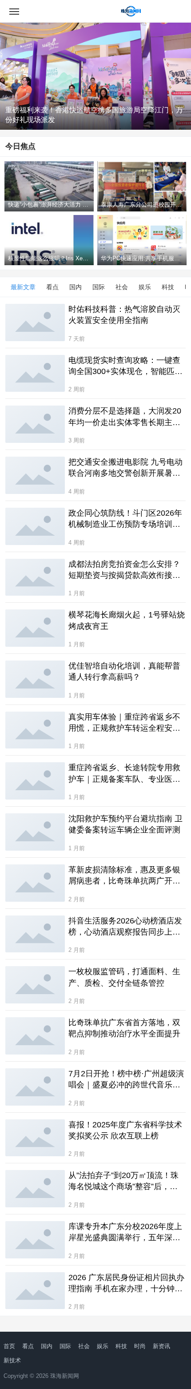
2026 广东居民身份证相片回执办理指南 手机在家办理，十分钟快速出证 (126, 1283)
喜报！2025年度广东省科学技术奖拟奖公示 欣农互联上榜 (125, 1130)
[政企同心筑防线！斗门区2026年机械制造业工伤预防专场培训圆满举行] (35, 526)
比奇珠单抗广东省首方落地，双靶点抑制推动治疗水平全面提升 (124, 1028)
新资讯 (161, 1346)
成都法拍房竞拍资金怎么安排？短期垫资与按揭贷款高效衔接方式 (124, 570)
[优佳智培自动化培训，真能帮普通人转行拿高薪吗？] (35, 679)
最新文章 (23, 287)
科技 (168, 287)
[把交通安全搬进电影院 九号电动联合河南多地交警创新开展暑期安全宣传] (35, 475)
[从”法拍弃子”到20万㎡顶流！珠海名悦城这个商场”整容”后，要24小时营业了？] (35, 1188)
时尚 (140, 1346)
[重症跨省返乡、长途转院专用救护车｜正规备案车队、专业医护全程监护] (35, 781)
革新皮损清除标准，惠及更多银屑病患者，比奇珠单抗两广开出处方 (124, 876)
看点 (52, 287)
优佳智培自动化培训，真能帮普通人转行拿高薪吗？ (124, 671)
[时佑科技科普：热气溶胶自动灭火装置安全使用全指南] (35, 322)
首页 (9, 1346)
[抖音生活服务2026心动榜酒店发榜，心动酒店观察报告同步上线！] (35, 934)
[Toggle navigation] (14, 11)
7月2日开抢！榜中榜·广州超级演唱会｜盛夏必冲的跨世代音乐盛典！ (126, 1080)
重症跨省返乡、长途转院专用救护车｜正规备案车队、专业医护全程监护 (124, 773)
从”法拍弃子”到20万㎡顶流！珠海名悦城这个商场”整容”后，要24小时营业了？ (123, 1181)
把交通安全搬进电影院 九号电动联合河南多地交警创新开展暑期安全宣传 (125, 468)
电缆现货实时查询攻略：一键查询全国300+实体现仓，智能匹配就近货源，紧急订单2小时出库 (125, 366)
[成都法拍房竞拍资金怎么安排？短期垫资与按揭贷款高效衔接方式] (35, 577)
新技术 (12, 1360)
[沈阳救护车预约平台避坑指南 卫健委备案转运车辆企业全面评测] (35, 832)
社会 (121, 287)
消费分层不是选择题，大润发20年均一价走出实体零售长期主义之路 (124, 417)
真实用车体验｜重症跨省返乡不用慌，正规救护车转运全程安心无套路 (124, 723)
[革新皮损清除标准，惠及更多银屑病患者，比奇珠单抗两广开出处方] (35, 883)
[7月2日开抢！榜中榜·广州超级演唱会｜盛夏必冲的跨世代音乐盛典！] (35, 1087)
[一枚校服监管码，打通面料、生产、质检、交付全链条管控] (35, 984)
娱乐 (145, 287)
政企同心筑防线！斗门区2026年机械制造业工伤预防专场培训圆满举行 (125, 519)
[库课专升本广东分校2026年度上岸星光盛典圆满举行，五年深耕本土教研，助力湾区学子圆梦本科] (35, 1239)
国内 (75, 287)
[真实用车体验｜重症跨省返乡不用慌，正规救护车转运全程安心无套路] (35, 730)
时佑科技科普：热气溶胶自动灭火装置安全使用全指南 (124, 315)
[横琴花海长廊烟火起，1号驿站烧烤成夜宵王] (35, 628)
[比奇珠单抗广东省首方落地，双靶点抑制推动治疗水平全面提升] (35, 1036)
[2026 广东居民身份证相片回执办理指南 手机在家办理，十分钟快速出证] (35, 1290)
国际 (98, 287)
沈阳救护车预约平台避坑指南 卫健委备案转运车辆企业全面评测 (125, 824)
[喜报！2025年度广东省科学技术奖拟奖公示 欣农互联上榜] (35, 1138)
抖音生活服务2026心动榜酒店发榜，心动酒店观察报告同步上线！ (125, 927)
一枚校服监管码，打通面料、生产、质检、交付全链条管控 (124, 977)
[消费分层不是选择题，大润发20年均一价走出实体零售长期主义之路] (35, 424)
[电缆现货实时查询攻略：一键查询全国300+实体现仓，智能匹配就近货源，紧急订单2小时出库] (35, 373)
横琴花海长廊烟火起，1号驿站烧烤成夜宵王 (126, 620)
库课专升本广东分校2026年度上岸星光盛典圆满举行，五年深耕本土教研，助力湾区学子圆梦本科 (125, 1232)
